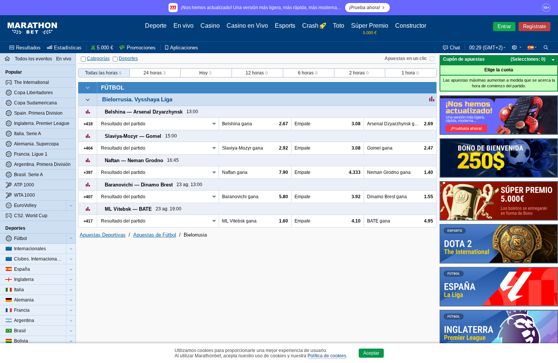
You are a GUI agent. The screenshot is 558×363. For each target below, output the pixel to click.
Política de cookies (326, 355)
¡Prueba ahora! (364, 7)
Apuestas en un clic (406, 58)
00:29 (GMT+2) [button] (486, 48)
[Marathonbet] (32, 28)
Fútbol (112, 87)
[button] (517, 47)
